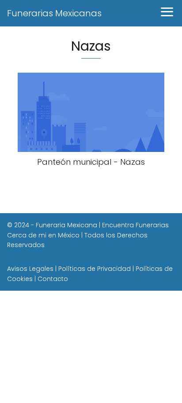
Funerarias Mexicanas (54, 13)
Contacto (53, 278)
